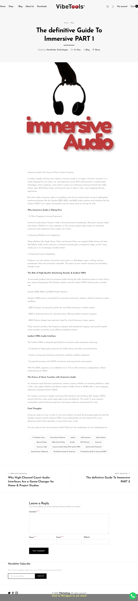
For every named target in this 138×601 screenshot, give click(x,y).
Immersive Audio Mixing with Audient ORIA (66, 447)
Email (59, 537)
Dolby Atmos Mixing (58, 442)
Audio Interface (86, 437)
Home (2, 6)
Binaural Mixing (42, 442)
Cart (134, 6)
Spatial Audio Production (94, 447)
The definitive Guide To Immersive (64, 451)
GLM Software (85, 442)
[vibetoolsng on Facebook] (13, 593)
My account (122, 6)
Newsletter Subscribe (19, 564)
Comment (33, 511)
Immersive (98, 442)
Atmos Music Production (57, 437)
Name (32, 537)
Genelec (72, 442)
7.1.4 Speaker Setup (39, 437)
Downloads (42, 6)
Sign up (41, 576)
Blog (20, 6)
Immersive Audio (42, 447)
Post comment (39, 551)
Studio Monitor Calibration (39, 451)
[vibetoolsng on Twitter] (9, 593)
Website (87, 537)
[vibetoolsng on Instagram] (16, 593)
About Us (30, 6)
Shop (11, 6)
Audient (73, 437)
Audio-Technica (101, 437)
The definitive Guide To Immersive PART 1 (93, 451)
